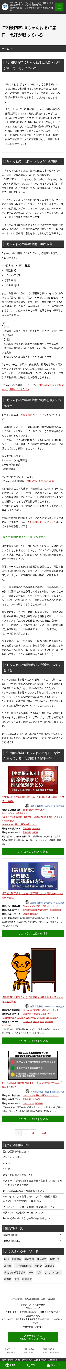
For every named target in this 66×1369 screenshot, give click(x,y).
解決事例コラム (48, 1349)
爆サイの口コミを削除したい (15, 813)
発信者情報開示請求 (15, 1272)
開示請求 (34, 914)
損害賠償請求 (55, 910)
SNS (31, 1272)
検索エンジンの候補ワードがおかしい (23, 1212)
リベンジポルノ (52, 1272)
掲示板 (35, 832)
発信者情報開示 (22, 1265)
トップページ (10, 1349)
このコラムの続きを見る (33, 851)
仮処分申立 (43, 910)
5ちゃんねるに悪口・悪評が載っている (19, 824)
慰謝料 (7, 1279)
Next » (44, 1132)
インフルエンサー (12, 1157)
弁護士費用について (31, 1352)
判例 (39, 1272)
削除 (6, 1259)
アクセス (39, 1326)
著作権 (7, 1265)
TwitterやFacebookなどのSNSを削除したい (26, 1218)
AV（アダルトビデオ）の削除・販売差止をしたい (29, 1206)
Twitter (38, 1265)
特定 (42, 1021)
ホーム (5, 48)
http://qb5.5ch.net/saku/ (40, 480)
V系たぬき (27, 1021)
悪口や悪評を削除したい (34, 809)
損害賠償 (27, 1279)
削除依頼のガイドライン (34, 414)
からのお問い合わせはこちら (33, 1337)
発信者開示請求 (30, 910)
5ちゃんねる (28, 1103)
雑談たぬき (7, 1025)
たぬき (36, 1021)
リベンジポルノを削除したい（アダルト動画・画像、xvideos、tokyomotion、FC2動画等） (31, 1198)
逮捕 (16, 1279)
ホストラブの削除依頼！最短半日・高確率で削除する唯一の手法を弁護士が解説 (32, 1182)
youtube (7, 1163)
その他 (6, 1168)
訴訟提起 (41, 1017)
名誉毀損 (54, 1259)
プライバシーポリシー (50, 1352)
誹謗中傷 (36, 828)
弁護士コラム (29, 1349)
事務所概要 (28, 1326)
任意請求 (36, 1014)
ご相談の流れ (10, 1352)
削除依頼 (27, 828)
